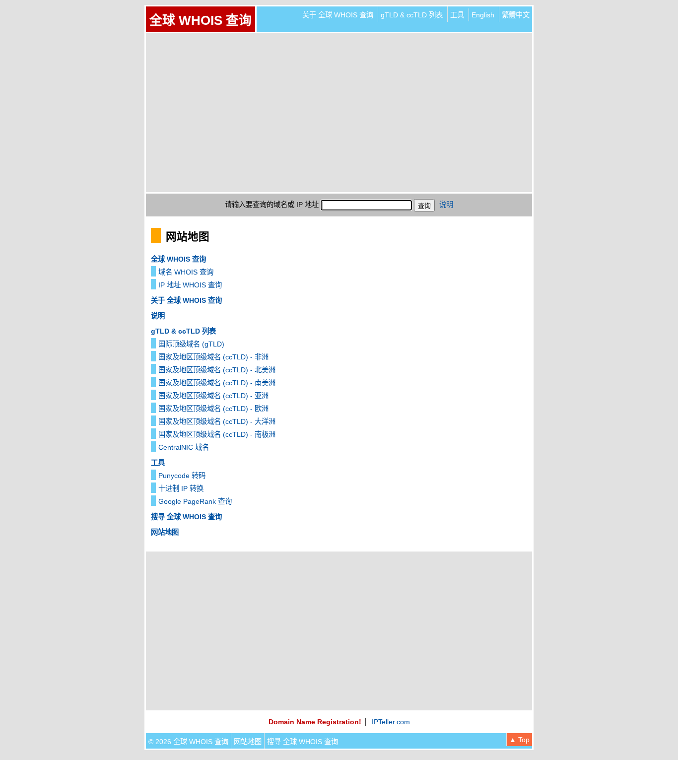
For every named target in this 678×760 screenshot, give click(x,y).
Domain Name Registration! (315, 722)
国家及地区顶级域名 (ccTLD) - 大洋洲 (216, 421)
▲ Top (519, 740)
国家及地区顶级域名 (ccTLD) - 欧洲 (213, 409)
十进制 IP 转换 (180, 488)
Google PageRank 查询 (195, 501)
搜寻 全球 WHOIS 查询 (186, 517)
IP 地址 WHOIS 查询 (190, 285)
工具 (457, 15)
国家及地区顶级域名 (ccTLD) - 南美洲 (216, 383)
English (483, 15)
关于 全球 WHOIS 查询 (337, 15)
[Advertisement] (339, 112)
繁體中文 (516, 15)
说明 (446, 204)
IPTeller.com (391, 722)
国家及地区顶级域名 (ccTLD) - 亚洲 (213, 396)
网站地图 (165, 532)
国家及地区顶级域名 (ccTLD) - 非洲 (213, 357)
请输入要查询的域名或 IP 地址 (272, 204)
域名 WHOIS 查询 (185, 272)
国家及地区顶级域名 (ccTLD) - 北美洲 (216, 370)
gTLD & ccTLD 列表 (412, 15)
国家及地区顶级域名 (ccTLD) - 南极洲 (216, 434)
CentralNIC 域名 (183, 447)
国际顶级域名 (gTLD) (191, 344)
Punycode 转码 (181, 476)
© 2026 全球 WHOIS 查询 (188, 742)
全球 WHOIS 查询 (200, 20)
